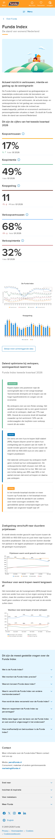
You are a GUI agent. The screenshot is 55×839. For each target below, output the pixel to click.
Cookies (29, 831)
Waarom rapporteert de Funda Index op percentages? (20, 710)
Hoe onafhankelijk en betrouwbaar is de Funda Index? (23, 731)
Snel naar (6, 782)
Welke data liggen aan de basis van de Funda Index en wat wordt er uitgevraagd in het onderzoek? (25, 720)
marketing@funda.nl (11, 768)
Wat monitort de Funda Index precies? (19, 677)
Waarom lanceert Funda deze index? (18, 684)
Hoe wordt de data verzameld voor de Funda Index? (25, 701)
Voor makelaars (9, 797)
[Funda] (17, 3)
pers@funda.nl (15, 762)
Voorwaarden (17, 831)
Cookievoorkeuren (12, 834)
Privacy (5, 831)
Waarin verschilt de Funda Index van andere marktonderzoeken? (22, 693)
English (10, 820)
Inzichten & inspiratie (11, 790)
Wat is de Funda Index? (12, 669)
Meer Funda (7, 804)
